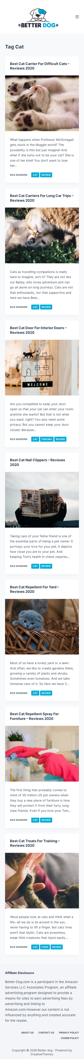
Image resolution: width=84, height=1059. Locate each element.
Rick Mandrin (18, 174)
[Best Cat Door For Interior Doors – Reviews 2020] (42, 367)
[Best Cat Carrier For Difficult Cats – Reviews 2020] (42, 103)
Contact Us (46, 1032)
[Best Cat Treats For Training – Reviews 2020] (42, 881)
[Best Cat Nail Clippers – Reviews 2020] (42, 500)
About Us (27, 1032)
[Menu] (77, 16)
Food (45, 947)
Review (46, 174)
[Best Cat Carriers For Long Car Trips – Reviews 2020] (42, 235)
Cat (35, 174)
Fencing (47, 439)
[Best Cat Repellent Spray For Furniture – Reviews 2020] (42, 754)
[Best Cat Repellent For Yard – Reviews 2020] (42, 627)
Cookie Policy (70, 1038)
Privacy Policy (69, 1032)
